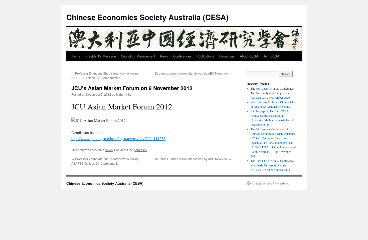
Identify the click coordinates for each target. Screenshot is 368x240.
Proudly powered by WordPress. (271, 183)
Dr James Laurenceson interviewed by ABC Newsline (193, 73)
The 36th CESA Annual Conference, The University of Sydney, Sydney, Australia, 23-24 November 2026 (272, 92)
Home (76, 56)
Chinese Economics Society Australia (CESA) (147, 17)
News (164, 56)
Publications (205, 56)
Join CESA (271, 56)
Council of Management (138, 56)
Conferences (182, 56)
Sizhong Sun (124, 94)
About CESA (249, 56)
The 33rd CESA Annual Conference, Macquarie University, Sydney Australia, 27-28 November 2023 (272, 165)
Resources (227, 56)
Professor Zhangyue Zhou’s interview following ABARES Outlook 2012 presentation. (105, 75)
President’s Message (100, 56)
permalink (140, 150)
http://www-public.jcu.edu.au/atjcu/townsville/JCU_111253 (118, 138)
